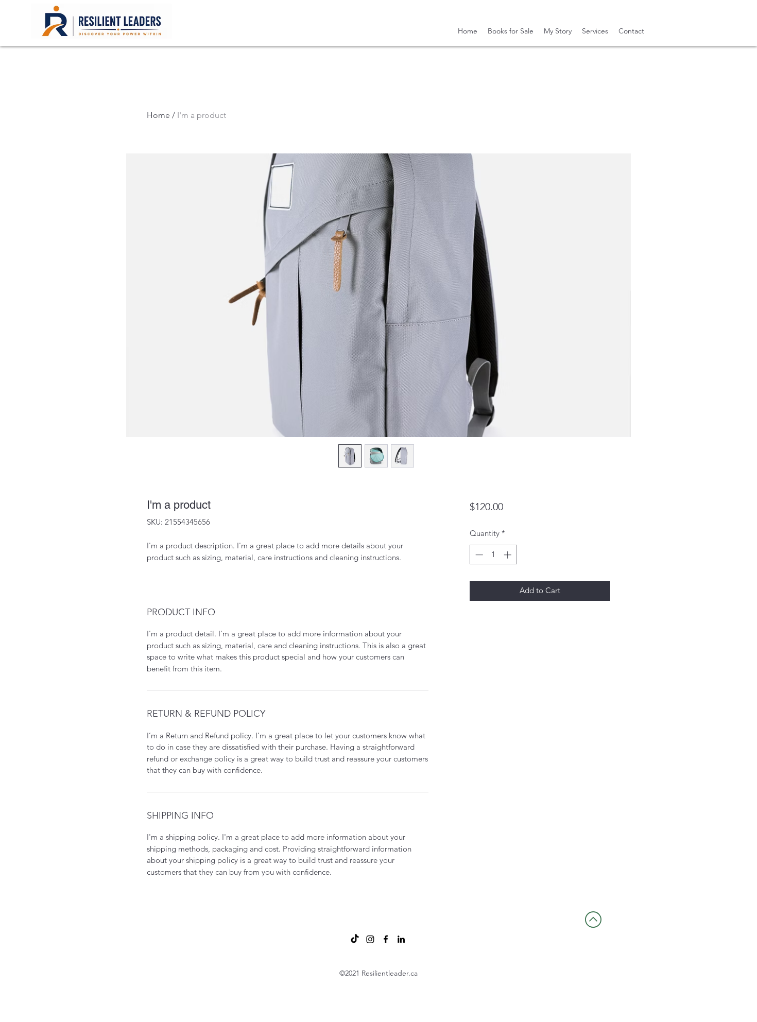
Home (158, 115)
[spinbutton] (493, 554)
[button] (595, 31)
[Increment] (508, 554)
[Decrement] (478, 554)
